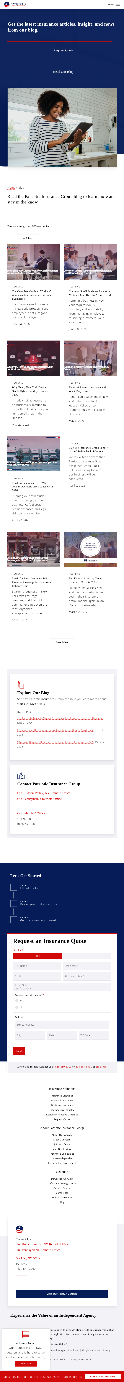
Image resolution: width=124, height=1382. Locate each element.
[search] (103, 4)
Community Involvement (62, 1163)
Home (11, 187)
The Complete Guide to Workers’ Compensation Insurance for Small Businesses (60, 717)
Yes (22, 1000)
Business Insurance (62, 1105)
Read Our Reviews (62, 1148)
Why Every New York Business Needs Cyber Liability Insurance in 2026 (55, 741)
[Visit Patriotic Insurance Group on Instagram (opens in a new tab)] (44, 1283)
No (21, 1007)
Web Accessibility (62, 1197)
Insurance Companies (62, 1153)
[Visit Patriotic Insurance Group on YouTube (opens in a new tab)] (37, 1283)
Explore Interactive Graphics (62, 1114)
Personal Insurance (62, 1100)
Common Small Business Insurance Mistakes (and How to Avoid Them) (55, 729)
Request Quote (62, 1119)
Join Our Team (62, 1144)
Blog (61, 1202)
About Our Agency (62, 1134)
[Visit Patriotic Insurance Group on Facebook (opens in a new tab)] (25, 1283)
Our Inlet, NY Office (31, 813)
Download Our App (62, 1178)
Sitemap (23, 1355)
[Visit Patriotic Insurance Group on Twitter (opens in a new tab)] (18, 1283)
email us (101, 1066)
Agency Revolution (69, 1350)
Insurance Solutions (62, 1095)
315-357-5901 (84, 1066)
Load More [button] (62, 642)
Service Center (62, 1188)
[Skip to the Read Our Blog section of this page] (59, 71)
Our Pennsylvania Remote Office (39, 799)
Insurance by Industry (62, 1109)
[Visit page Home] (15, 4)
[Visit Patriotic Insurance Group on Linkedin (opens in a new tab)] (31, 1283)
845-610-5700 (63, 1066)
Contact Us (62, 1192)
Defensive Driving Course (62, 1183)
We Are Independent (62, 1158)
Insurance (17, 286)
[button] (114, 4)
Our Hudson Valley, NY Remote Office (43, 793)
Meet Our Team (62, 1139)
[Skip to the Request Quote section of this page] (59, 50)
